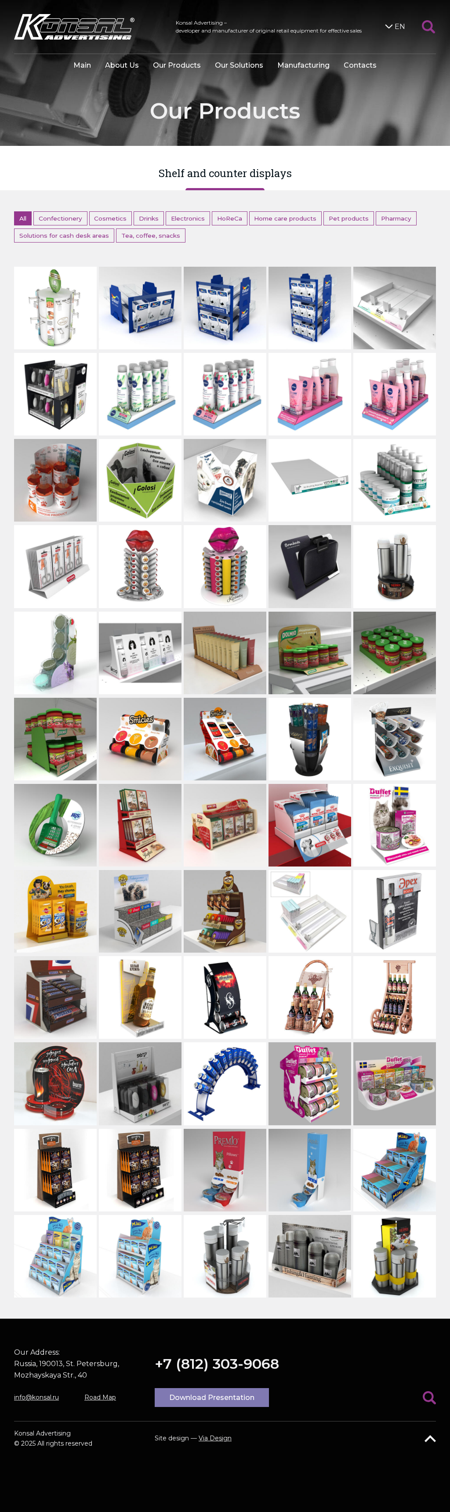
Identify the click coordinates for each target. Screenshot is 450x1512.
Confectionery (60, 218)
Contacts (360, 65)
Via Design (215, 1438)
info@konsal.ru (36, 1397)
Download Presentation (211, 1397)
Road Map (100, 1397)
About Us (122, 65)
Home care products (285, 218)
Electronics (188, 218)
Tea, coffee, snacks (150, 235)
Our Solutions (239, 65)
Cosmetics (110, 218)
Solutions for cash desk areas (64, 235)
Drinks (149, 218)
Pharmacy (396, 218)
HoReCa (229, 218)
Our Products (177, 65)
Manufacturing (303, 65)
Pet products (349, 218)
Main (82, 65)
